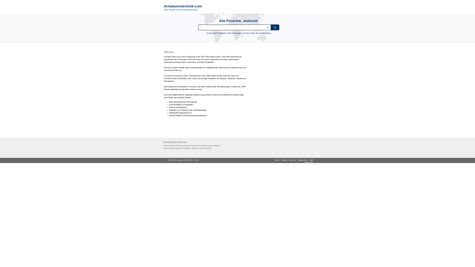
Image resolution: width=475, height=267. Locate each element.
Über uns (292, 160)
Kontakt (284, 160)
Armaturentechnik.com (183, 6)
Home (277, 160)
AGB (311, 160)
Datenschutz (303, 160)
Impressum (308, 162)
